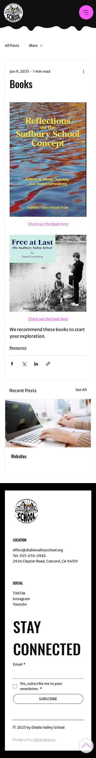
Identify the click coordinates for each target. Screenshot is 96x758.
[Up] (86, 746)
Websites (18, 456)
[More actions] (83, 71)
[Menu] (86, 12)
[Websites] (48, 423)
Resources (18, 348)
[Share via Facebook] (12, 363)
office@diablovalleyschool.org (38, 550)
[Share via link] (48, 363)
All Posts (12, 45)
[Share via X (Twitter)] (24, 363)
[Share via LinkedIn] (36, 363)
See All (81, 389)
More (33, 45)
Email (19, 664)
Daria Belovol (44, 740)
